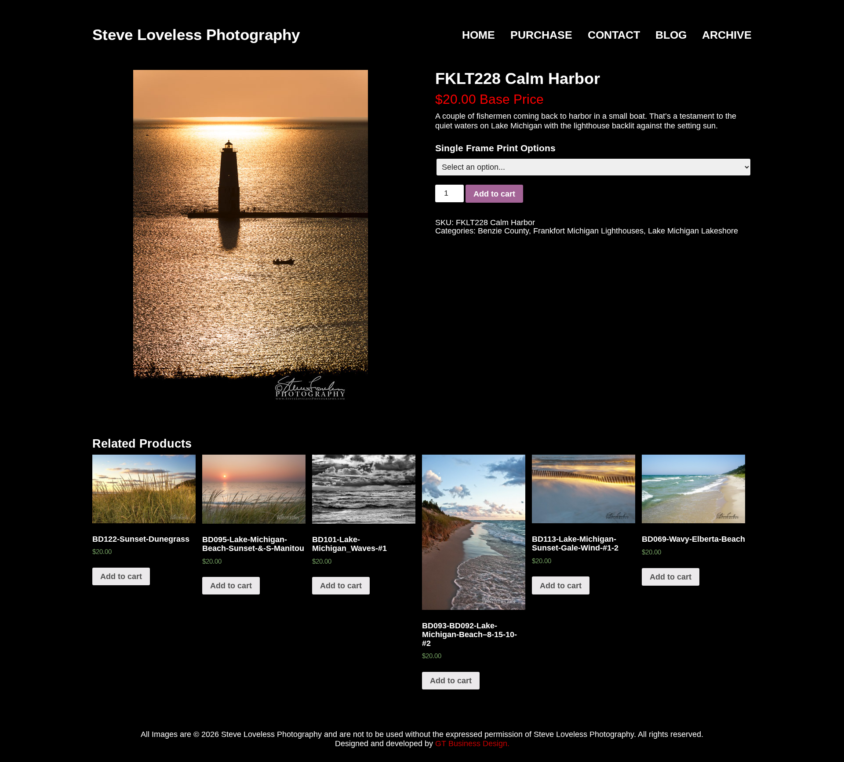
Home (478, 35)
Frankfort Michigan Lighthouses (588, 230)
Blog (671, 35)
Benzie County (503, 230)
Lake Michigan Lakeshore (693, 230)
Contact (614, 35)
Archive (727, 35)
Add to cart (494, 194)
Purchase (541, 35)
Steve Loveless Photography (196, 34)
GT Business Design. (472, 743)
